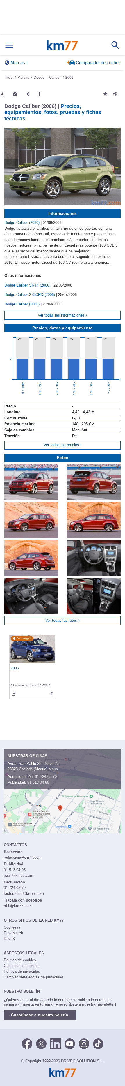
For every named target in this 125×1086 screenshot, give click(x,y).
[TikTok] (98, 1043)
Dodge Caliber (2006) (22, 304)
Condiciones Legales (21, 966)
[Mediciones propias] (39, 94)
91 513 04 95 (38, 782)
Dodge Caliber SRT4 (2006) (27, 285)
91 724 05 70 (46, 776)
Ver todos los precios (62, 445)
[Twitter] (41, 1043)
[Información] (1, 94)
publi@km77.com (18, 875)
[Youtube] (70, 1043)
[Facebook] (27, 1043)
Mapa (53, 769)
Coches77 (12, 927)
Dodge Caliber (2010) (22, 222)
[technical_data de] (51, 694)
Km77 (62, 45)
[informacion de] (13, 694)
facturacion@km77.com (24, 893)
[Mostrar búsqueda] (115, 45)
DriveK (9, 938)
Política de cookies (20, 960)
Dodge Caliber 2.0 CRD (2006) (30, 294)
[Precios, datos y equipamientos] (28, 94)
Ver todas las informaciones (62, 315)
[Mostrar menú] (9, 45)
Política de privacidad (22, 971)
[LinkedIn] (55, 1043)
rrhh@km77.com (18, 906)
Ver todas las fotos (61, 620)
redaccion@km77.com (23, 857)
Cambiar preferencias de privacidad (33, 977)
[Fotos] (15, 94)
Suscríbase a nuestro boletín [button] (39, 1015)
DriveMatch (13, 933)
